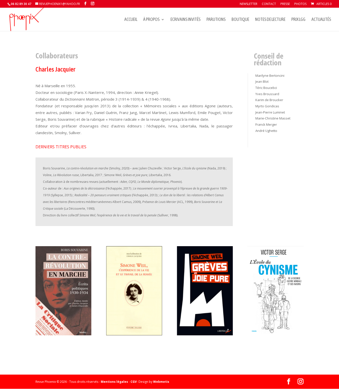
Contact (269, 4)
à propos (151, 20)
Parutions (216, 20)
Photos (300, 4)
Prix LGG (298, 20)
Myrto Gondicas (267, 106)
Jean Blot (262, 81)
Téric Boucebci (266, 87)
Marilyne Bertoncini (269, 75)
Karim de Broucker (269, 100)
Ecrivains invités (185, 20)
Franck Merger (266, 124)
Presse (285, 4)
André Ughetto (266, 130)
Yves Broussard (267, 94)
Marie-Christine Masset (272, 118)
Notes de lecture (270, 20)
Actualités (321, 20)
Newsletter (248, 4)
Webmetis (161, 382)
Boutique (240, 20)
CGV (134, 382)
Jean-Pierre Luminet (270, 112)
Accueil (130, 20)
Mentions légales (114, 382)
